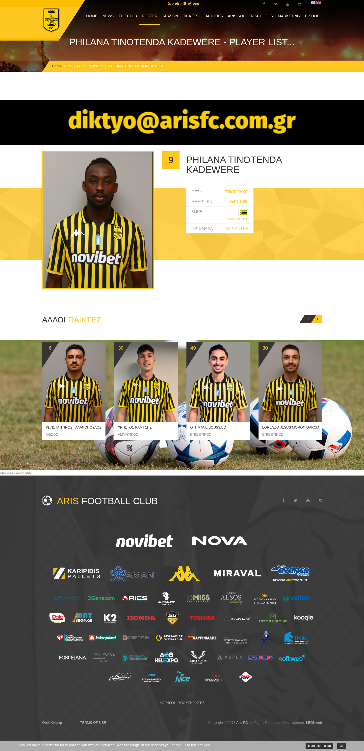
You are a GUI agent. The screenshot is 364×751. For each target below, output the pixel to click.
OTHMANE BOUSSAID (208, 427)
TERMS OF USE (93, 723)
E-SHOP (312, 16)
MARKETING (289, 16)
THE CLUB (128, 16)
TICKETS (191, 16)
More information (319, 746)
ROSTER (149, 16)
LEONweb (314, 723)
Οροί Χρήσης (52, 723)
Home (56, 66)
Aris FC (242, 723)
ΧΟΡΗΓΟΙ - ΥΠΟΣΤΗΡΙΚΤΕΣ (182, 703)
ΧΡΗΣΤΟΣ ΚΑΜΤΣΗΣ (135, 427)
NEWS (108, 16)
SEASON (170, 16)
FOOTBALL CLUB (107, 501)
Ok (341, 746)
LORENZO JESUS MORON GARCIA (290, 427)
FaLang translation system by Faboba (15, 473)
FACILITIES (213, 16)
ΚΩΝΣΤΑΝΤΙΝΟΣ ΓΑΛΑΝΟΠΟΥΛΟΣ (74, 427)
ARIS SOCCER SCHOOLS (250, 16)
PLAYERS (95, 66)
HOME (92, 16)
